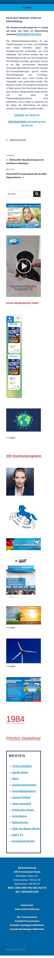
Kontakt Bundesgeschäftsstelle (27, 929)
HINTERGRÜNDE (17, 122)
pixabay (12, 437)
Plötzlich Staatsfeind (23, 738)
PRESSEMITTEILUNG (28, 34)
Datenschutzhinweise (15, 949)
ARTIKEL (19, 115)
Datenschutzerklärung (27, 909)
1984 (15, 719)
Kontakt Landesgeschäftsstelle (27, 925)
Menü (28, 7)
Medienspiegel (18, 140)
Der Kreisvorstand (27, 917)
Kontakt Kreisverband (27, 921)
